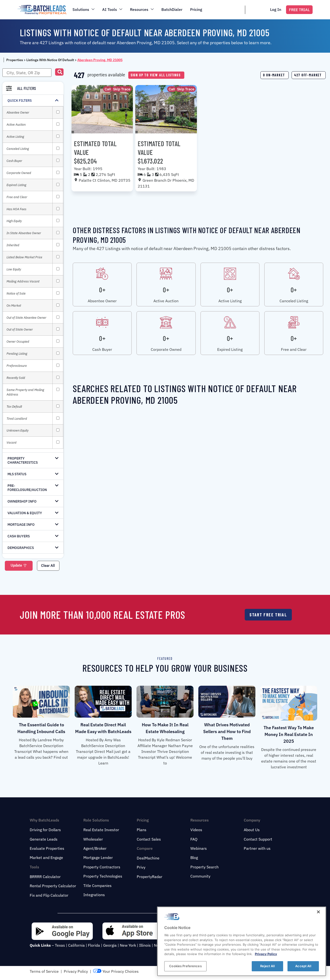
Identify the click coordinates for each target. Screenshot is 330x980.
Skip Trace (121, 89)
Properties (14, 60)
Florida (94, 945)
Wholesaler (93, 839)
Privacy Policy (76, 971)
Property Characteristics (22, 460)
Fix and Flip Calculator (49, 895)
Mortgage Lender (98, 857)
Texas (60, 945)
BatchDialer (171, 9)
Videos (196, 829)
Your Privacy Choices (120, 971)
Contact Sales (149, 839)
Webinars (198, 848)
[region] (241, 941)
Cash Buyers (18, 536)
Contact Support (258, 839)
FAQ (193, 839)
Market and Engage (46, 857)
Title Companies (97, 885)
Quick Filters (19, 100)
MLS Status (16, 474)
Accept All (303, 966)
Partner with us (257, 848)
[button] (59, 72)
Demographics (20, 548)
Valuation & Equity (24, 513)
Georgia (110, 945)
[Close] (318, 912)
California (76, 945)
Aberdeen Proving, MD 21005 (99, 60)
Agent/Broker (95, 848)
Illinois (145, 945)
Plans (141, 829)
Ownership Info (21, 501)
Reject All (267, 966)
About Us (252, 829)
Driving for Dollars (45, 829)
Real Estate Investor (101, 829)
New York (128, 945)
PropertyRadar (149, 876)
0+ (102, 290)
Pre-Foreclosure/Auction (27, 487)
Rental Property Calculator (53, 885)
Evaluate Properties (47, 848)
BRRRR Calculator (45, 876)
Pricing (196, 9)
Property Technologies (102, 876)
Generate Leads (43, 839)
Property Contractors (101, 867)
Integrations (94, 894)
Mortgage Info (21, 524)
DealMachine (148, 858)
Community (200, 876)
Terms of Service (44, 971)
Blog (194, 857)
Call (108, 89)
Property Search (204, 867)
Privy (141, 867)
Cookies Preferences (185, 966)
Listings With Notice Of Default (50, 60)
